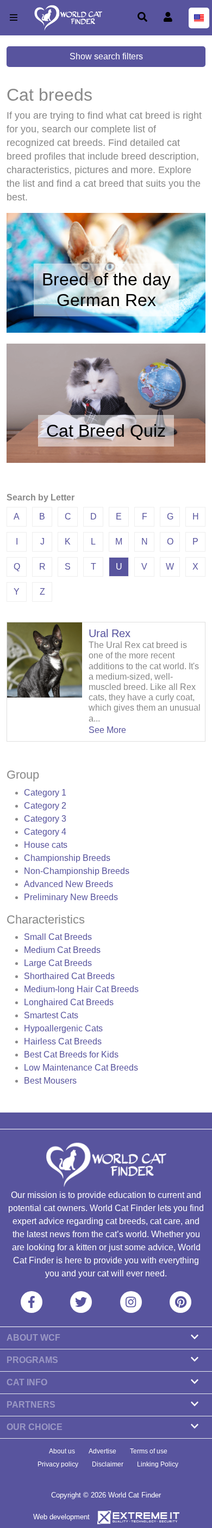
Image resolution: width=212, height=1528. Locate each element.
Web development (61, 1517)
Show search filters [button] (106, 56)
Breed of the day (106, 279)
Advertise (102, 1451)
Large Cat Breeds (58, 963)
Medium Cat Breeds (62, 950)
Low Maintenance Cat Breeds (81, 1067)
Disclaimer (107, 1464)
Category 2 (45, 805)
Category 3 (45, 818)
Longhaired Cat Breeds (69, 1002)
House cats (45, 844)
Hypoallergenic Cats (63, 1028)
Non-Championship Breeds (76, 871)
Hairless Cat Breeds (63, 1041)
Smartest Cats (51, 1015)
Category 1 (45, 792)
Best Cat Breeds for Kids (71, 1054)
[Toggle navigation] (13, 18)
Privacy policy (58, 1464)
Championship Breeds (67, 858)
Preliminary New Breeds (71, 897)
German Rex (106, 300)
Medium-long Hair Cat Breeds (81, 989)
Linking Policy (157, 1464)
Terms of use (148, 1451)
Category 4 (45, 831)
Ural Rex (109, 633)
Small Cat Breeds (58, 937)
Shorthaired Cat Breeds (69, 976)
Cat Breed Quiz (106, 431)
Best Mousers (50, 1080)
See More (107, 730)
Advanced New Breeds (68, 884)
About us (62, 1451)
